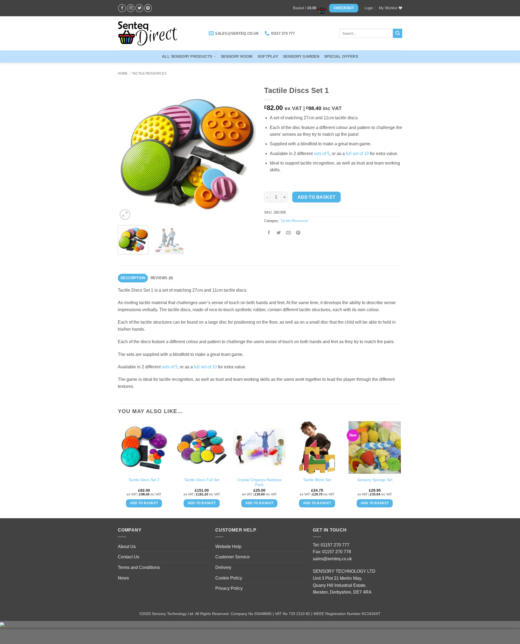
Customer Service (232, 557)
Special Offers (341, 56)
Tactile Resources (149, 73)
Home (123, 73)
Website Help (228, 546)
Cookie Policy (228, 578)
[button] (308, 8)
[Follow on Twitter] (139, 8)
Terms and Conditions (139, 567)
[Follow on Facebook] (122, 8)
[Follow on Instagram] (131, 8)
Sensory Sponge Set (374, 480)
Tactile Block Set (317, 480)
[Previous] (127, 152)
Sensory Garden (301, 56)
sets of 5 (322, 153)
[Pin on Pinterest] (298, 233)
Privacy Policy (229, 588)
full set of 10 (357, 153)
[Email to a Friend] (288, 233)
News (123, 578)
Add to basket (317, 197)
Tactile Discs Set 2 (144, 480)
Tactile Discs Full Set (201, 480)
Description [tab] (133, 278)
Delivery (223, 567)
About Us (127, 546)
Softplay (268, 56)
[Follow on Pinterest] (148, 8)
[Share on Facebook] (269, 233)
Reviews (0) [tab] (162, 278)
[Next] (246, 152)
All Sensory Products (187, 56)
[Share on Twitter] (278, 233)
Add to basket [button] (144, 503)
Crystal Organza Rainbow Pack (259, 482)
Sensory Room (236, 56)
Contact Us (128, 557)
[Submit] (397, 33)
